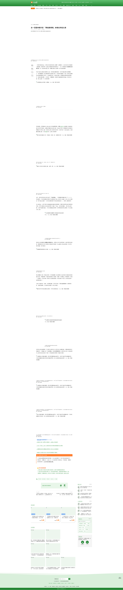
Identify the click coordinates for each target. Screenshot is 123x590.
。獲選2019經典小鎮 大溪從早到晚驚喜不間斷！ (47, 452)
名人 (80, 5)
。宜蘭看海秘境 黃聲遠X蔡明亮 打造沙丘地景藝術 (47, 449)
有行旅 (80, 2)
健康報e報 (56, 578)
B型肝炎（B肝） (82, 527)
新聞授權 (53, 586)
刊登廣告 (45, 586)
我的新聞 (87, 2)
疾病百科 (62, 583)
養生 (35, 5)
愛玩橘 (39, 439)
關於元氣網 (50, 583)
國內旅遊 (43, 479)
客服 (50, 586)
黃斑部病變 (81, 531)
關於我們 (74, 586)
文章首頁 (69, 583)
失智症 (88, 525)
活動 (86, 5)
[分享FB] (32, 65)
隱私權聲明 (63, 586)
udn (31, 24)
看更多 (90, 484)
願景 (83, 2)
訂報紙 (71, 586)
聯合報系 (67, 586)
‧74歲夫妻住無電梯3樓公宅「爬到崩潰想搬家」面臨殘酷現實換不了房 (53, 471)
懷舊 (46, 131)
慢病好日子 (68, 5)
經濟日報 (67, 2)
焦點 (32, 5)
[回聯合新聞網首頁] (32, 2)
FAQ (48, 586)
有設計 (76, 2)
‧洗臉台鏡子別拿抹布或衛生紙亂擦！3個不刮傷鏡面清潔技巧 (51, 469)
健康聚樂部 (55, 583)
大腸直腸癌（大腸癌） (83, 523)
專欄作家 (72, 583)
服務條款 (57, 586)
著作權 (60, 586)
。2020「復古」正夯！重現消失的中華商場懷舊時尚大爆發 (49, 445)
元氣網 (34, 24)
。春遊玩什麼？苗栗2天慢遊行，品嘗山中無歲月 (47, 442)
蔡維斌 (48, 479)
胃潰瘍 (87, 529)
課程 (53, 5)
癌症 (73, 5)
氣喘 (84, 531)
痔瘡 (88, 523)
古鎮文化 (62, 126)
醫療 (43, 5)
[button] (91, 5)
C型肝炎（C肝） (81, 529)
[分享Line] (32, 68)
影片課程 (33, 514)
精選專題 (59, 583)
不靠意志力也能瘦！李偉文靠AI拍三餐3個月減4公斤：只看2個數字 (48, 8)
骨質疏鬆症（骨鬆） (82, 525)
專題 (83, 5)
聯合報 (63, 2)
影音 (50, 5)
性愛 (76, 5)
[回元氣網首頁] (35, 2)
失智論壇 (39, 5)
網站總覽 (77, 586)
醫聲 (64, 5)
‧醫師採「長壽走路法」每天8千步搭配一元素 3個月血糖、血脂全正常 (53, 473)
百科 (46, 5)
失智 (60, 5)
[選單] (91, 2)
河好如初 (72, 2)
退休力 (56, 5)
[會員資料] (90, 2)
